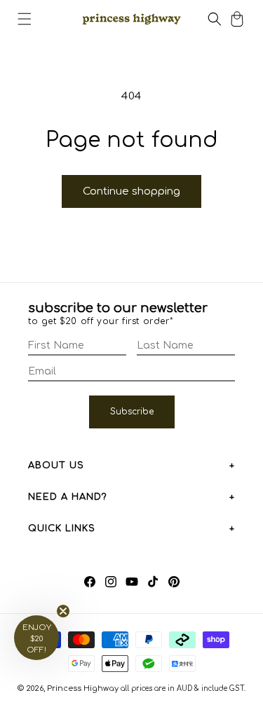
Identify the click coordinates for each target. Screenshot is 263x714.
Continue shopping (131, 191)
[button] (24, 19)
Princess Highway (83, 688)
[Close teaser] (63, 611)
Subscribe (132, 411)
